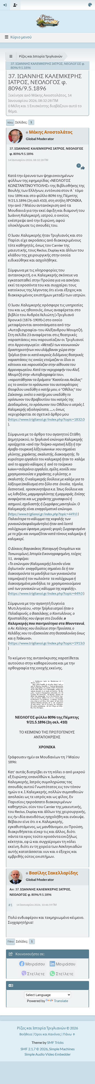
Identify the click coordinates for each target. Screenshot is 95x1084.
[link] (32, 963)
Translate (61, 1001)
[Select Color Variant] (90, 5)
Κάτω (10, 122)
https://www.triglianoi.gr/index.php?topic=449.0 (43, 514)
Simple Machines (62, 1049)
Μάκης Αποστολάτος (50, 132)
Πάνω (11, 941)
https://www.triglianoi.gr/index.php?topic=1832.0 (47, 419)
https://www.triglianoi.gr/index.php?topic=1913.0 (47, 643)
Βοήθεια (25, 1034)
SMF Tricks (55, 1042)
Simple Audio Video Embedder (48, 1054)
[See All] (11, 56)
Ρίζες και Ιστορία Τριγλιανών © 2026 (47, 1028)
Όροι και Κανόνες (47, 1034)
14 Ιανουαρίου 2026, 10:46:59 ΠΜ (36, 904)
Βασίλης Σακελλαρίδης (53, 872)
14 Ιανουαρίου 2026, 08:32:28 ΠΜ (28, 160)
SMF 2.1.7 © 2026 (34, 1049)
